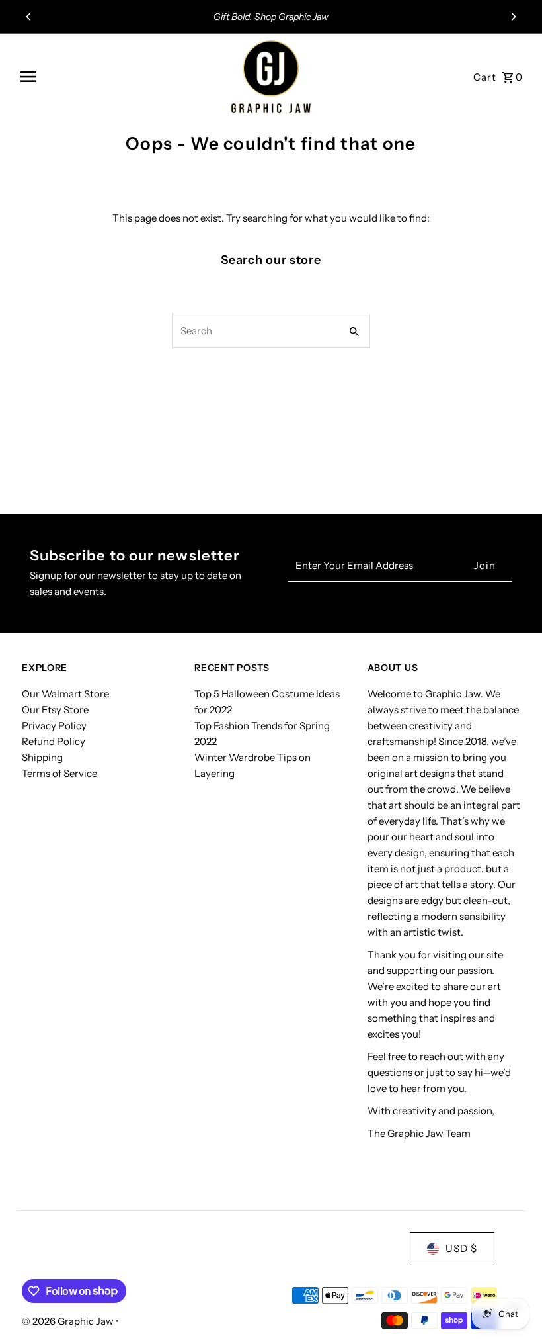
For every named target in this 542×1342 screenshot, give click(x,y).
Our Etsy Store (55, 709)
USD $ (461, 1248)
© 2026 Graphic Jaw (69, 1321)
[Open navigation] (121, 76)
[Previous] (29, 16)
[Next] (513, 16)
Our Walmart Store (65, 694)
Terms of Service (59, 773)
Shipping (42, 757)
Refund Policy (53, 741)
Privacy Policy (54, 725)
